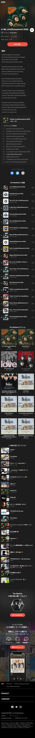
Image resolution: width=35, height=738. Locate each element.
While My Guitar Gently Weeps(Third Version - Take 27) (9, 436)
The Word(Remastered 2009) (14, 141)
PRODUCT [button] (5, 693)
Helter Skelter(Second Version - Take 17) (26, 436)
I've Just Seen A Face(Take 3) (26, 413)
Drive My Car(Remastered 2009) (15, 128)
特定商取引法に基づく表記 (21, 718)
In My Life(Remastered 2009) (13, 686)
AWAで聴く (17, 44)
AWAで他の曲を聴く (17, 615)
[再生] (32, 30)
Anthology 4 (26, 391)
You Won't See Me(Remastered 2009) (16, 134)
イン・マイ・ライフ (26, 368)
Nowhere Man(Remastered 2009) (15, 136)
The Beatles (13, 33)
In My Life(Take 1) (9, 413)
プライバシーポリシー (14, 715)
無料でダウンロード (17, 647)
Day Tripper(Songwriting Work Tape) (9, 346)
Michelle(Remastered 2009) (13, 144)
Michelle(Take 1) (26, 346)
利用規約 (3, 715)
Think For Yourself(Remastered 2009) (16, 139)
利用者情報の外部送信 (6, 718)
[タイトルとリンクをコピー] (23, 173)
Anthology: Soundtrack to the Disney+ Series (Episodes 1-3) (9, 391)
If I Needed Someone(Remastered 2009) (17, 159)
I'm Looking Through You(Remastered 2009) (18, 152)
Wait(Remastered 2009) (12, 157)
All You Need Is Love (9, 368)
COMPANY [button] (5, 699)
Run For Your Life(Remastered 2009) (16, 162)
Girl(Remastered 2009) (12, 149)
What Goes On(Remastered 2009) (15, 146)
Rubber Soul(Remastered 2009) (20, 119)
